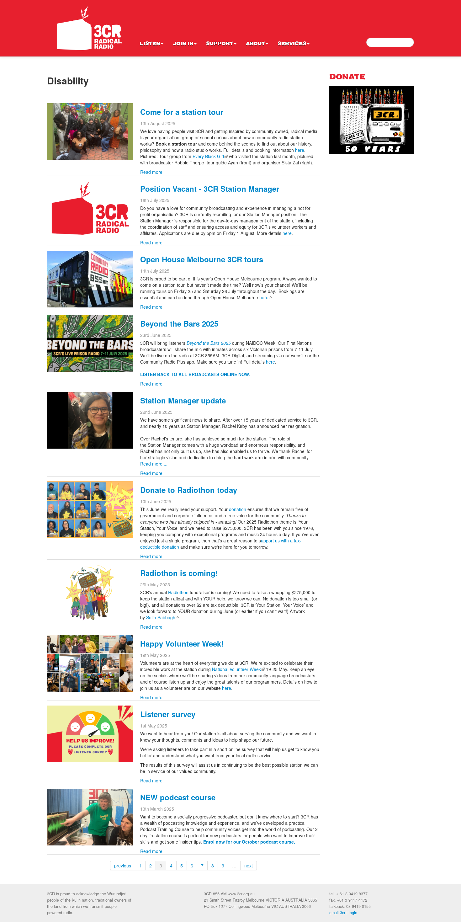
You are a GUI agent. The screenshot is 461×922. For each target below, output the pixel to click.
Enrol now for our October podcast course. (249, 842)
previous (122, 865)
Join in (183, 43)
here (299, 150)
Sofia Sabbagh (162, 617)
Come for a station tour (181, 111)
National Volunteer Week (238, 669)
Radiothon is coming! (179, 573)
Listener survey (167, 714)
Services (292, 43)
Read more (151, 172)
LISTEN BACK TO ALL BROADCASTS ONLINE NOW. (195, 374)
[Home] (89, 28)
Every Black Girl (210, 156)
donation (237, 509)
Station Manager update (183, 400)
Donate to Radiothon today (188, 489)
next (248, 865)
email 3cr (337, 912)
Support (219, 43)
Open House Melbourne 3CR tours (201, 259)
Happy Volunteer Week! (182, 643)
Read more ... (154, 464)
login (353, 912)
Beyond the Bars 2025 (179, 323)
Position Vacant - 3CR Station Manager (209, 188)
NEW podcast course (177, 797)
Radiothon (178, 592)
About (255, 43)
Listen (150, 43)
